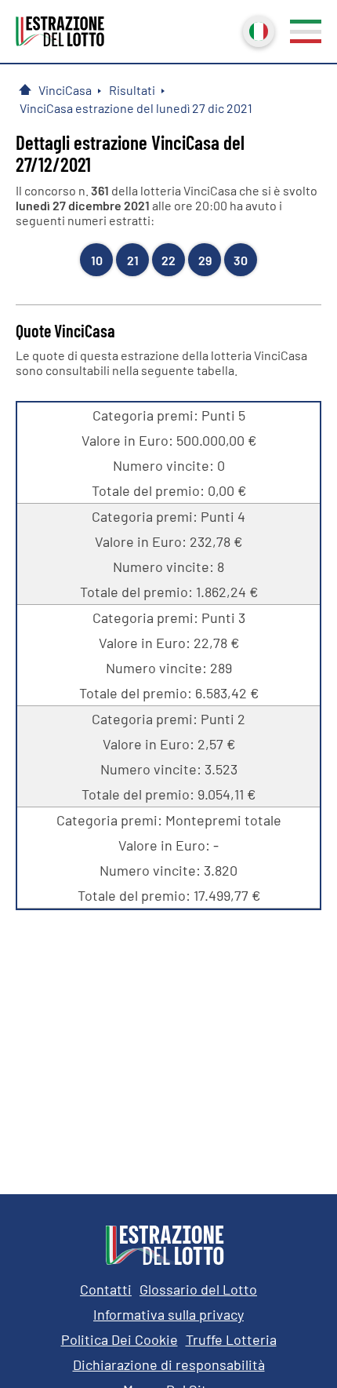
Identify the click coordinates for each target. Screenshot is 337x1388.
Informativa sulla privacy (168, 1314)
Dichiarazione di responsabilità (169, 1364)
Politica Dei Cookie (119, 1339)
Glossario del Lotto (198, 1289)
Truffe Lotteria (231, 1339)
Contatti (106, 1289)
